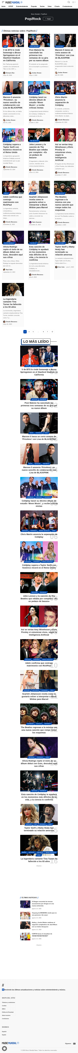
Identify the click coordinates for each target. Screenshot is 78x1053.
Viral (50, 365)
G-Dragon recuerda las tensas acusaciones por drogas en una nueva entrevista (43, 904)
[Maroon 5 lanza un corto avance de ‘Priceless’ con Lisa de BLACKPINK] (65, 40)
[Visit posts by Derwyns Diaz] (4, 73)
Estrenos (30, 497)
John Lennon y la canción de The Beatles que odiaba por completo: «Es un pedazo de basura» (39, 598)
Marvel (32, 193)
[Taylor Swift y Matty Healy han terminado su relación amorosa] (65, 237)
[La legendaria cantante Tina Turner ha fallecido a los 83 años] (13, 289)
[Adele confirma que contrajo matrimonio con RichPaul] (13, 187)
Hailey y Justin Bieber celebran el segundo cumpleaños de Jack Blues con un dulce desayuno (44, 924)
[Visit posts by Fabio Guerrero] (30, 222)
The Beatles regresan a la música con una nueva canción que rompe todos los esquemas (39, 730)
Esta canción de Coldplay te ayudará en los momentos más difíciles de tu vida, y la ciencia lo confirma (39, 797)
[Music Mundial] (14, 2)
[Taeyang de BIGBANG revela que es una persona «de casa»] (25, 915)
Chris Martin (34, 93)
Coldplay (7, 140)
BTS (5, 46)
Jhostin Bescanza (37, 120)
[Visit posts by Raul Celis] (4, 270)
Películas (35, 690)
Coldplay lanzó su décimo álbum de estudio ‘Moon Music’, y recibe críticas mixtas (37, 102)
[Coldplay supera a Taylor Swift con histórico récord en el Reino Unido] (13, 134)
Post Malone (34, 46)
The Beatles (34, 140)
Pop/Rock (43, 365)
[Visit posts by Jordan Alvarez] (30, 73)
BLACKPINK (59, 46)
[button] (3, 2)
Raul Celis (9, 269)
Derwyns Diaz (10, 73)
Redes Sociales (44, 530)
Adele (6, 193)
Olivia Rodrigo (9, 243)
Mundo (24, 852)
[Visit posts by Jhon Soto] (56, 267)
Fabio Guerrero (37, 222)
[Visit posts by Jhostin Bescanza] (30, 120)
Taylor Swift (60, 243)
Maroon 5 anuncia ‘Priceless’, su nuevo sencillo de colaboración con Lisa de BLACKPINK (12, 102)
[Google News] (74, 1043)
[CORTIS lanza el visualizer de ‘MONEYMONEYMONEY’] (25, 936)
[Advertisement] (39, 880)
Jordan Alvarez (36, 73)
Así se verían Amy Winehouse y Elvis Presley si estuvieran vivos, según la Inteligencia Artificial (64, 152)
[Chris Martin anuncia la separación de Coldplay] (65, 87)
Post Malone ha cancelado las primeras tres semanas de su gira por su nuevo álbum (38, 55)
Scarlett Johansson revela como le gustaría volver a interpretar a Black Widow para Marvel (38, 202)
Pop (35, 824)
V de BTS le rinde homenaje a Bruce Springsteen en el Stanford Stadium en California (12, 55)
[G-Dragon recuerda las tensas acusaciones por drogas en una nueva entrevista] (25, 904)
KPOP (27, 365)
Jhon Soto (61, 267)
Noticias (34, 365)
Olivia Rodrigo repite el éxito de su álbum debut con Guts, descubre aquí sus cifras (13, 252)
